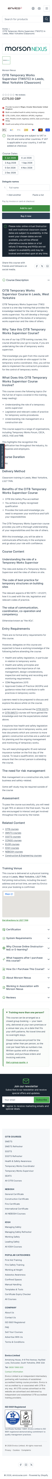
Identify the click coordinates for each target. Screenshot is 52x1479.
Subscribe (41, 1099)
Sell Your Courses (14, 1332)
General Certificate (14, 1194)
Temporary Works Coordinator (20, 1166)
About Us (9, 1312)
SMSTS (8, 1141)
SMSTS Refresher (14, 1146)
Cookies (16, 1450)
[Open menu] (47, 8)
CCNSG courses (13, 840)
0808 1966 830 (16, 1367)
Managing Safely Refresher (18, 1232)
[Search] (46, 19)
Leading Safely (12, 1241)
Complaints (26, 1450)
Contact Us (10, 1317)
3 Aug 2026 (10, 163)
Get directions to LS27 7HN (15, 920)
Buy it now (26, 216)
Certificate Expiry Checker (18, 1294)
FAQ (7, 1327)
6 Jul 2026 (26, 158)
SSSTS (8, 1151)
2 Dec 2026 (10, 172)
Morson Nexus (9, 70)
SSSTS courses (13, 836)
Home (5, 29)
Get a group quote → (17, 1062)
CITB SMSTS (11, 712)
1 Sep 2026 (27, 163)
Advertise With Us (14, 1337)
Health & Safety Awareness (18, 1161)
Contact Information (14, 1371)
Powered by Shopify (38, 1475)
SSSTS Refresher (13, 1156)
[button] (8, 94)
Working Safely (12, 1236)
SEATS (8, 1176)
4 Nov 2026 (26, 168)
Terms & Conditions (14, 1342)
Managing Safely (13, 1227)
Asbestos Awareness (15, 1274)
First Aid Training (13, 1260)
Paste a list (38, 195)
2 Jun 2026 (10, 158)
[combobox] (26, 19)
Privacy (8, 1450)
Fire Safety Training (14, 1265)
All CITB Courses (13, 1180)
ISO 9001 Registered (15, 1322)
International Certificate (16, 1208)
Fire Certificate (12, 1204)
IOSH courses (12, 848)
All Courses (10, 1299)
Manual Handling (13, 1284)
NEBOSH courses (14, 851)
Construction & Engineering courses (23, 855)
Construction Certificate (17, 1199)
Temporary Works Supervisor (19, 1171)
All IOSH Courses (13, 1246)
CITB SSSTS (42, 709)
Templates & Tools (14, 1289)
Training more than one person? (26, 1012)
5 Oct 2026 (10, 168)
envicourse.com (19, 1475)
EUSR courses (12, 844)
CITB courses (12, 829)
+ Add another (14, 195)
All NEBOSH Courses (15, 1213)
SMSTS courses (13, 833)
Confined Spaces (13, 1279)
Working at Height (13, 1269)
